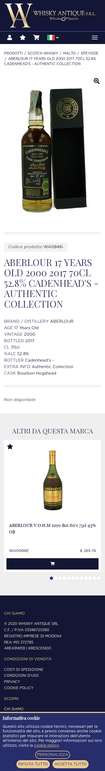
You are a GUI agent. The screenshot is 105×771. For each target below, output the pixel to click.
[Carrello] (36, 38)
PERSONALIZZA (52, 755)
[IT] (53, 38)
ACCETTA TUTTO (70, 764)
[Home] (52, 15)
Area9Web (14, 648)
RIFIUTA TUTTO (33, 764)
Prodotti (13, 53)
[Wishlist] (22, 38)
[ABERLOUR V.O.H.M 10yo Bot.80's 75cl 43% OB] (52, 480)
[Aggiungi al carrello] (52, 564)
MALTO (69, 53)
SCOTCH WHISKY (43, 53)
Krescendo (39, 648)
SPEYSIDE (90, 53)
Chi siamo (13, 709)
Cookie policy (18, 688)
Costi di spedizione (23, 670)
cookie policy (46, 746)
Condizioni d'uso (21, 676)
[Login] (9, 38)
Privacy (12, 682)
